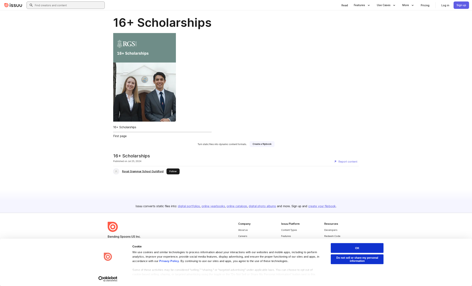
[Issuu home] (13, 5)
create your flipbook (322, 206)
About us (243, 230)
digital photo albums (262, 206)
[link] (345, 5)
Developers (330, 230)
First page (120, 136)
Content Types (289, 230)
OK (357, 248)
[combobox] (69, 5)
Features (286, 236)
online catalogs (237, 206)
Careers (242, 236)
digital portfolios (189, 206)
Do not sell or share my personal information (357, 259)
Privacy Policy (169, 261)
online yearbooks (213, 206)
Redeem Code (332, 236)
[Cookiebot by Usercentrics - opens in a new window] (108, 279)
